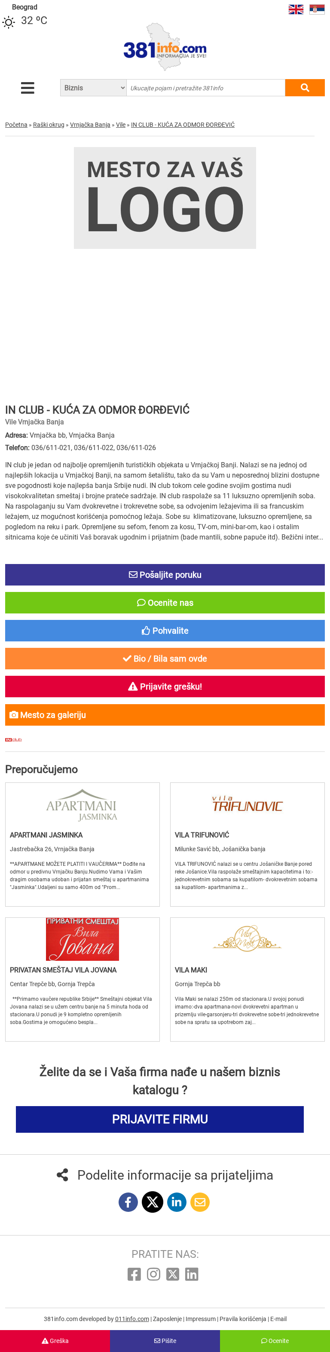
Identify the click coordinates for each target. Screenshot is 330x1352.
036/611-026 (136, 448)
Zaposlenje (168, 1318)
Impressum (201, 1318)
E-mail (278, 1318)
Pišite (168, 1340)
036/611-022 (93, 448)
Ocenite (278, 1340)
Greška (59, 1340)
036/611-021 (51, 448)
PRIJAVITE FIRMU (160, 1119)
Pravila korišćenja (244, 1318)
